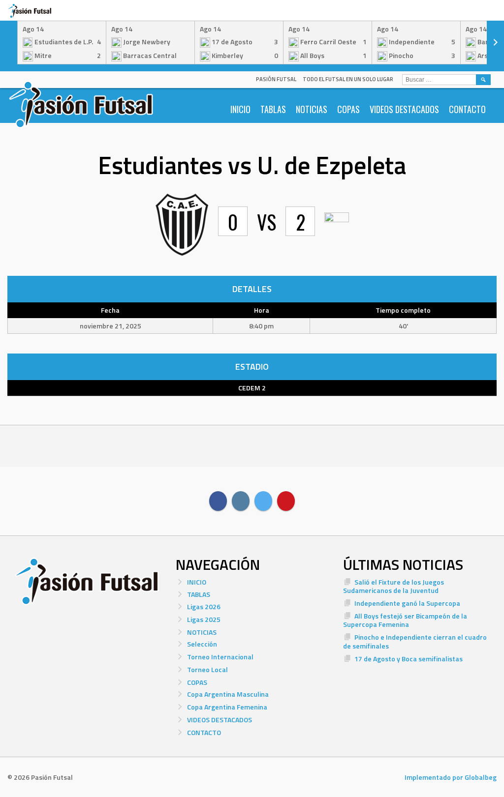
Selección (202, 644)
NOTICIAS (311, 109)
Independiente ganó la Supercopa (407, 603)
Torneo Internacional (220, 656)
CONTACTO (467, 109)
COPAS (348, 109)
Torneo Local (207, 669)
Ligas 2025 (203, 619)
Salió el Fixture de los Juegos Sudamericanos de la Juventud (393, 586)
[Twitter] (263, 501)
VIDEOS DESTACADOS (404, 109)
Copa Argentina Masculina (228, 694)
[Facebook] (218, 501)
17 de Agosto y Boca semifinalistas (408, 658)
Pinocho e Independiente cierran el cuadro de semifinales (415, 641)
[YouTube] (286, 501)
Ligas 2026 (203, 606)
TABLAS (273, 109)
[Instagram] (241, 501)
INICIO (240, 109)
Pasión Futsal (276, 79)
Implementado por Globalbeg (451, 777)
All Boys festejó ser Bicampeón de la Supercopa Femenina (405, 620)
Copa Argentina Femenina (227, 707)
